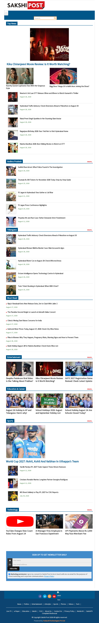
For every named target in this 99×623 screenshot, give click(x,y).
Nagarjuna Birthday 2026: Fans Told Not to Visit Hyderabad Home (44, 131)
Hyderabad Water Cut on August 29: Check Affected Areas (39, 261)
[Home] (26, 5)
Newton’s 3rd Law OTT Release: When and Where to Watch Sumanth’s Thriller (49, 93)
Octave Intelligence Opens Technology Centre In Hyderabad (40, 273)
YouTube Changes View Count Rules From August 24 (19, 532)
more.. (89, 161)
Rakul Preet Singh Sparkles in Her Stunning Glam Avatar (40, 118)
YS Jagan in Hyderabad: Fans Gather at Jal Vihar (35, 192)
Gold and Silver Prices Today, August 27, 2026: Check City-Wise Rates (33, 329)
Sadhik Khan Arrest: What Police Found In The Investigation (40, 167)
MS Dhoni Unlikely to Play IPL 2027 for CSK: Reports (39, 492)
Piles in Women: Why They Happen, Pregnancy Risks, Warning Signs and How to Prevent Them (42, 337)
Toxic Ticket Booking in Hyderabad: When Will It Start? (38, 286)
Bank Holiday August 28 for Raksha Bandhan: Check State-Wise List (32, 346)
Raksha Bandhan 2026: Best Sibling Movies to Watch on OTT (42, 144)
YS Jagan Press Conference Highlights (32, 205)
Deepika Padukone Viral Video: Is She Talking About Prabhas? (19, 379)
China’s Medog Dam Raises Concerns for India (24, 320)
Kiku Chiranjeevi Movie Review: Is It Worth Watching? (38, 64)
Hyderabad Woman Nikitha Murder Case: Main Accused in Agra (41, 248)
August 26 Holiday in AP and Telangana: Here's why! (18, 411)
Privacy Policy (49, 576)
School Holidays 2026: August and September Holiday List (49, 411)
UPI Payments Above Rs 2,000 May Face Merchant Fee (78, 532)
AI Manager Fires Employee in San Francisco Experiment (49, 532)
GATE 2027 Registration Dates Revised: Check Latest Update (78, 379)
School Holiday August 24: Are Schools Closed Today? (78, 411)
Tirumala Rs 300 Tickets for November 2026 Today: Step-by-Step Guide (44, 180)
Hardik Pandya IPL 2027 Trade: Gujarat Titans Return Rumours (43, 467)
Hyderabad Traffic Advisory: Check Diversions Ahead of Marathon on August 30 (49, 106)
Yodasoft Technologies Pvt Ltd (54, 621)
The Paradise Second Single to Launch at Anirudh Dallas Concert (31, 312)
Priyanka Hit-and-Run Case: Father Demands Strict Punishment (41, 218)
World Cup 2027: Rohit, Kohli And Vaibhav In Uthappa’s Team (42, 461)
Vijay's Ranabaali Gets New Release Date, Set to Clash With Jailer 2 (32, 303)
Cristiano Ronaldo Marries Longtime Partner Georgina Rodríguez (44, 479)
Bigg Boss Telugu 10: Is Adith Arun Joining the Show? (69, 86)
